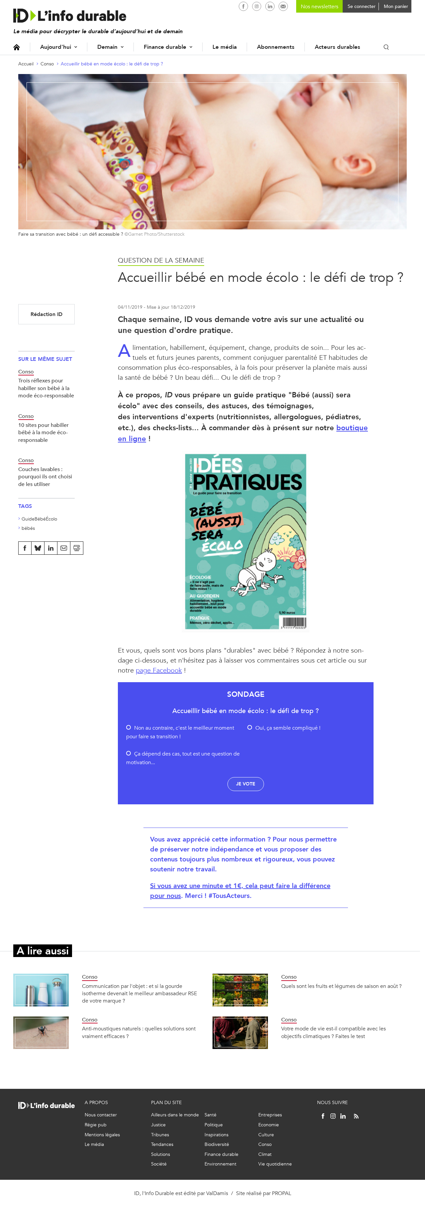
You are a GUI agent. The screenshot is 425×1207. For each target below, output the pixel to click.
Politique (214, 1125)
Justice (158, 1125)
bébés (28, 528)
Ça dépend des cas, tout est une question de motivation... (183, 758)
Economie (268, 1125)
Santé (210, 1115)
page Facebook (159, 670)
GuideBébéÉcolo (39, 519)
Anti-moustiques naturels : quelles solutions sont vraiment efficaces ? (139, 1032)
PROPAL (281, 1193)
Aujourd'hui (55, 47)
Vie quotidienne (275, 1164)
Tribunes (160, 1135)
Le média (224, 47)
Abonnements (276, 47)
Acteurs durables (337, 47)
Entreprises (270, 1115)
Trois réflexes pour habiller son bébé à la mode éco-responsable (46, 388)
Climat (265, 1154)
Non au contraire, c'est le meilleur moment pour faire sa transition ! (180, 732)
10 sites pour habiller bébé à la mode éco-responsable (43, 432)
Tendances (162, 1144)
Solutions (160, 1154)
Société (159, 1164)
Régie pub (96, 1125)
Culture (266, 1135)
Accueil (16, 46)
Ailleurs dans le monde (175, 1115)
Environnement (220, 1164)
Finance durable (165, 47)
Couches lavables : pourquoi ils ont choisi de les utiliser (45, 477)
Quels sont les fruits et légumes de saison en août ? (341, 986)
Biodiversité (217, 1144)
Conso (47, 64)
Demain (107, 47)
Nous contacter (101, 1115)
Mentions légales (102, 1135)
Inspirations (216, 1135)
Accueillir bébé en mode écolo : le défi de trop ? (112, 64)
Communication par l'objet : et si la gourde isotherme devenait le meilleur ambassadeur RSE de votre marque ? (139, 994)
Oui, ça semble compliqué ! (287, 727)
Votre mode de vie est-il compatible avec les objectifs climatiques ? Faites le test (333, 1032)
